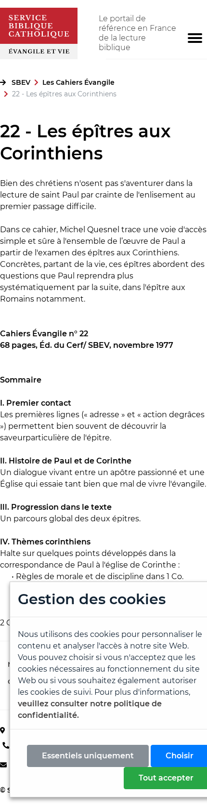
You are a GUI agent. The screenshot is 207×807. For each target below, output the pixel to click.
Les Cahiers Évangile (78, 82)
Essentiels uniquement (88, 755)
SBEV (21, 82)
